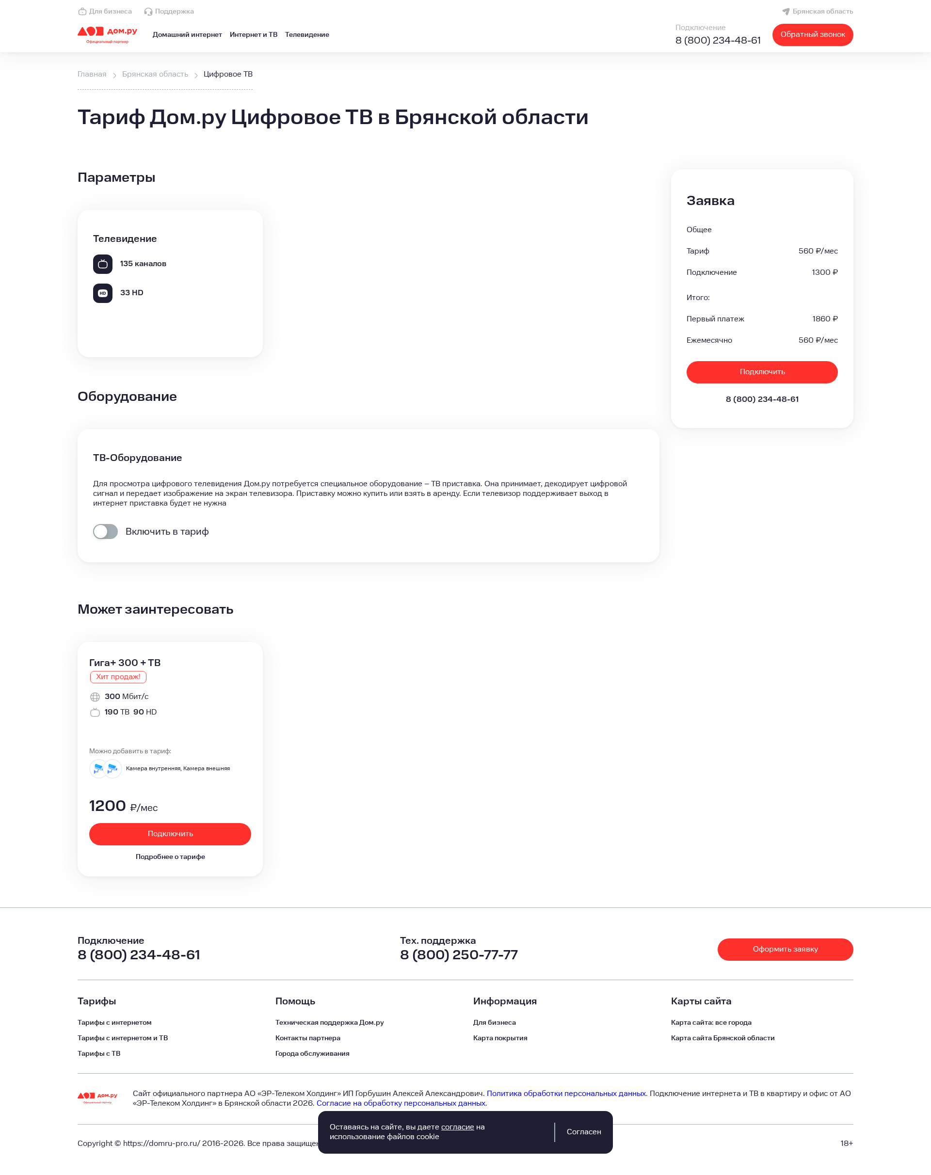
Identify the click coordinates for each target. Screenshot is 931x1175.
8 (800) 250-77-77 (459, 955)
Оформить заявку (785, 949)
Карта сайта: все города (711, 1023)
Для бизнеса (110, 12)
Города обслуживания (312, 1054)
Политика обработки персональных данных (566, 1093)
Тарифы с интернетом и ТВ (123, 1038)
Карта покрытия (500, 1038)
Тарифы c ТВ (99, 1054)
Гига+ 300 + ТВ (125, 663)
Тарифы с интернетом (115, 1023)
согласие (457, 1127)
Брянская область (823, 12)
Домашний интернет (187, 35)
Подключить (762, 372)
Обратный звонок (813, 34)
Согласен (584, 1132)
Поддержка (174, 12)
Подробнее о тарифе (170, 857)
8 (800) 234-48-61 (718, 41)
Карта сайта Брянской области (723, 1038)
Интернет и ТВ (253, 35)
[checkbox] (105, 531)
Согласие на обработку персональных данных (401, 1103)
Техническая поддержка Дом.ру (329, 1023)
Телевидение (307, 35)
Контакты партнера (307, 1038)
